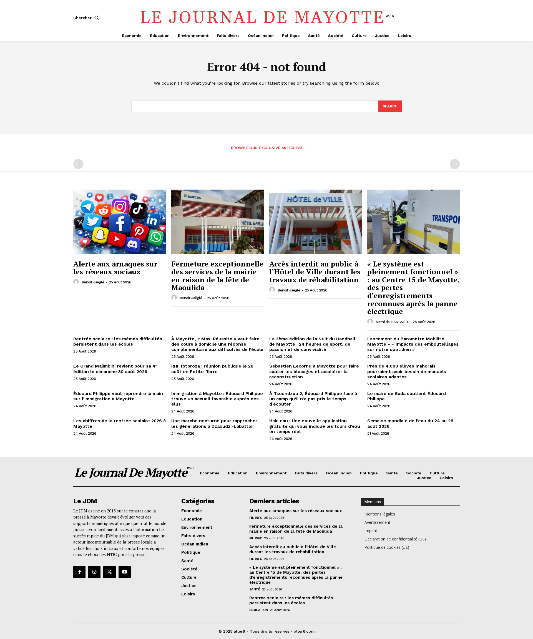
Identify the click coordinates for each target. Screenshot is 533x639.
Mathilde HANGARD (392, 322)
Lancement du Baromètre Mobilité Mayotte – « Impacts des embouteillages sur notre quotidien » (413, 344)
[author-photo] (77, 282)
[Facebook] (79, 572)
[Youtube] (125, 572)
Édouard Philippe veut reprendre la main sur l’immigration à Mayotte (118, 396)
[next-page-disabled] (455, 164)
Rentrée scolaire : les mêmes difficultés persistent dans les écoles (117, 341)
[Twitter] (109, 572)
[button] (87, 18)
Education (258, 610)
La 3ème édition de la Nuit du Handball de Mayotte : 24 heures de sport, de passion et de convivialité (312, 344)
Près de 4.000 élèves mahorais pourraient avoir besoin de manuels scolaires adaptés (406, 371)
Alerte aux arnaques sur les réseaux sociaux (115, 267)
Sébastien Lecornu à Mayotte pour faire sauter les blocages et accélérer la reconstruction (314, 371)
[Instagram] (94, 572)
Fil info (255, 518)
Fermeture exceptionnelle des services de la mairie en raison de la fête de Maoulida (217, 275)
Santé (254, 589)
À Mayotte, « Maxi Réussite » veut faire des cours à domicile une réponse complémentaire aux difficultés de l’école (217, 344)
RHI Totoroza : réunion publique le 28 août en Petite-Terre (212, 368)
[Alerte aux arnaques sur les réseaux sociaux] (119, 222)
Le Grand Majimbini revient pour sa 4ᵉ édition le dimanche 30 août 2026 (115, 368)
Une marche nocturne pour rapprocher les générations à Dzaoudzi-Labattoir (214, 423)
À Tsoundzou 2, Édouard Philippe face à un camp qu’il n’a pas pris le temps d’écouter (313, 399)
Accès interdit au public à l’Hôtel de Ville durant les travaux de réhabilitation (314, 271)
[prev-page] (78, 164)
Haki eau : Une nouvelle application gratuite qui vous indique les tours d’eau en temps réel (314, 426)
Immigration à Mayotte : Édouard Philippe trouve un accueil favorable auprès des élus (217, 399)
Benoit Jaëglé (93, 282)
